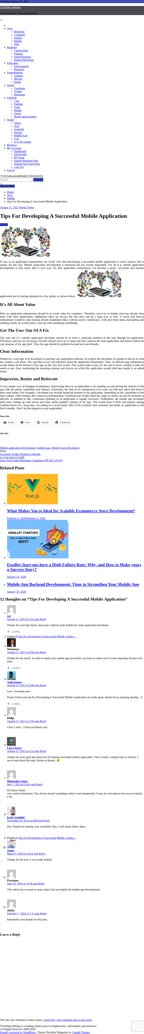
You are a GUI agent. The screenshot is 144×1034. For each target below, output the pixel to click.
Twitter (18, 91)
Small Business (22, 56)
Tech (9, 28)
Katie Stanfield (16, 817)
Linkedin (35, 454)
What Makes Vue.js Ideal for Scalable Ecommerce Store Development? (71, 511)
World (10, 119)
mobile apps (43, 447)
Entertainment (14, 72)
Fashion (18, 104)
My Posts (19, 157)
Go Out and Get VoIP (12, 457)
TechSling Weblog (10, 7)
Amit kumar (14, 682)
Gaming (18, 75)
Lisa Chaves (14, 747)
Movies (18, 78)
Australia (19, 129)
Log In (11, 170)
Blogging (19, 31)
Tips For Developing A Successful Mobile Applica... (47, 636)
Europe (18, 132)
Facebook (19, 88)
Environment (21, 66)
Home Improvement (25, 116)
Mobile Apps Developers (66, 447)
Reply (43, 619)
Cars (16, 100)
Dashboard (20, 151)
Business (12, 47)
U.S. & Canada (22, 141)
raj (9, 616)
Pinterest (25, 454)
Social (10, 85)
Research (19, 69)
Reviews (12, 144)
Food (17, 107)
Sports (17, 81)
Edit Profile (20, 154)
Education (12, 63)
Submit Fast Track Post (27, 163)
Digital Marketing (24, 59)
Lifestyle (12, 97)
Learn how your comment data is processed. (67, 1019)
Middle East (20, 135)
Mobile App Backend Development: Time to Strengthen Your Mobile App (73, 584)
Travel (17, 113)
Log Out (19, 167)
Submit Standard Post (26, 160)
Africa (17, 122)
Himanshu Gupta (17, 781)
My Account (14, 148)
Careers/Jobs (21, 50)
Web (16, 44)
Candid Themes (81, 1032)
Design (18, 37)
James (10, 850)
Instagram (19, 94)
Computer (19, 34)
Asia (16, 126)
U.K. (17, 138)
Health (17, 110)
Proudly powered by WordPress (18, 1032)
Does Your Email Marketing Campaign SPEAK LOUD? (31, 460)
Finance (18, 53)
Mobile (18, 41)
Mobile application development (18, 447)
